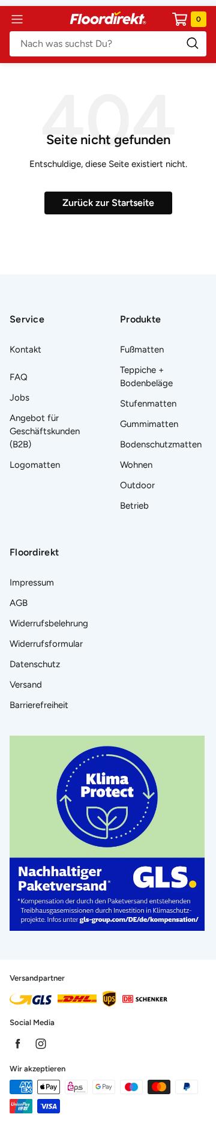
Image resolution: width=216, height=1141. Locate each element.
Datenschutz (35, 664)
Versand (26, 684)
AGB (19, 603)
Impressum (32, 582)
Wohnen (136, 464)
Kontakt (25, 349)
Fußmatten (142, 349)
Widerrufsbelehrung (49, 623)
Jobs (19, 397)
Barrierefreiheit (39, 705)
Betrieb (134, 505)
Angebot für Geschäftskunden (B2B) (45, 431)
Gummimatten (149, 424)
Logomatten (35, 464)
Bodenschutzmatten (161, 444)
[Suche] (108, 43)
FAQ (19, 377)
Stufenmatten (148, 403)
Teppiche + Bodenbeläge (146, 377)
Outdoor (137, 485)
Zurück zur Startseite (108, 202)
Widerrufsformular (46, 643)
